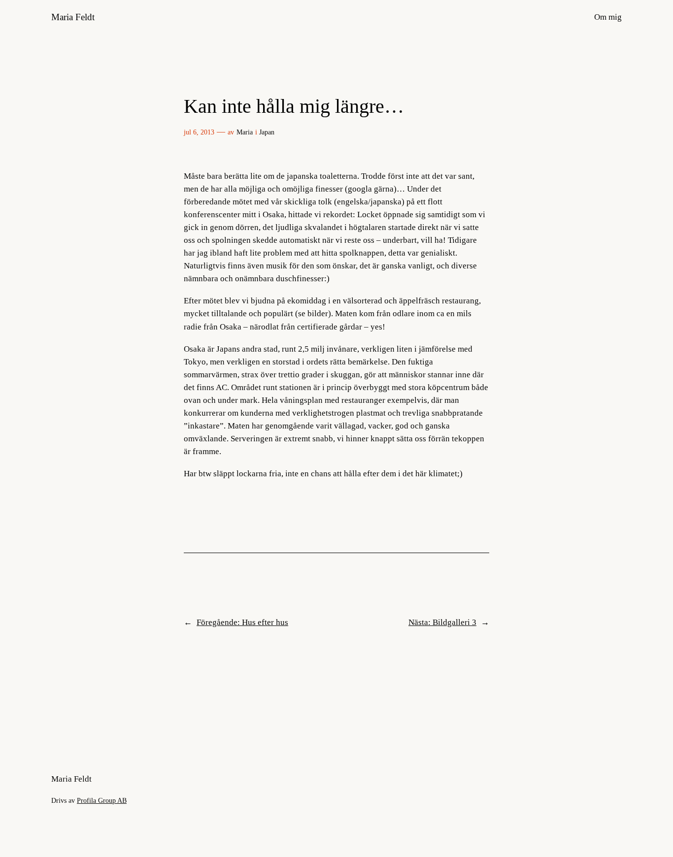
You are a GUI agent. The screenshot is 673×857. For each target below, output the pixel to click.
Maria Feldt (73, 17)
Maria (244, 132)
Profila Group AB (102, 800)
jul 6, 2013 (199, 132)
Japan (266, 132)
